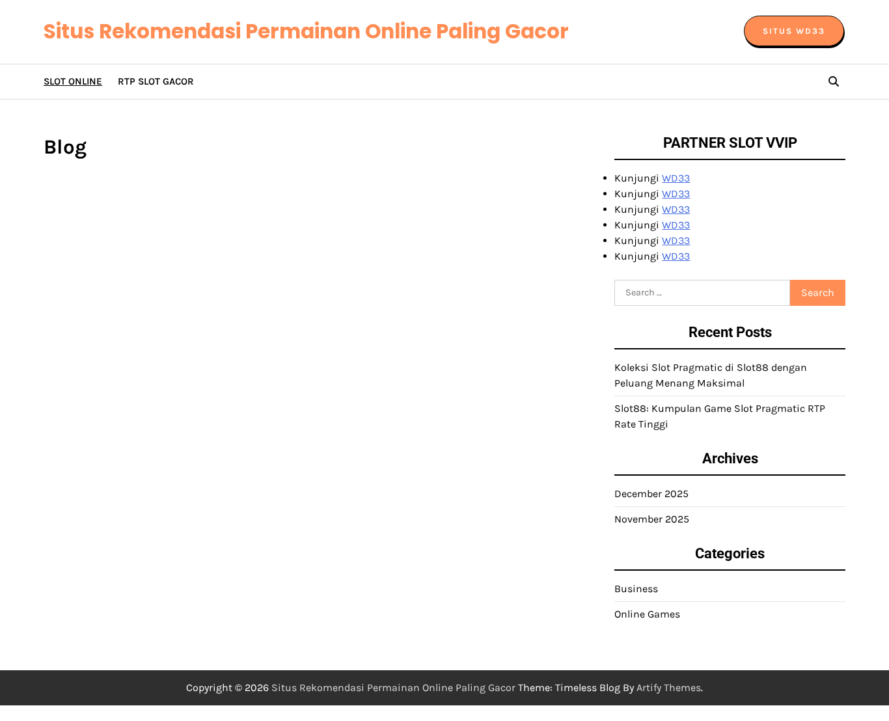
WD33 (676, 178)
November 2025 (651, 519)
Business (636, 588)
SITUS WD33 (794, 31)
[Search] (833, 81)
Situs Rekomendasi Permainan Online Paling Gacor (306, 31)
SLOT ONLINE (73, 81)
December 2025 (651, 493)
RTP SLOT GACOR (156, 81)
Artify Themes (668, 687)
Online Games (647, 614)
